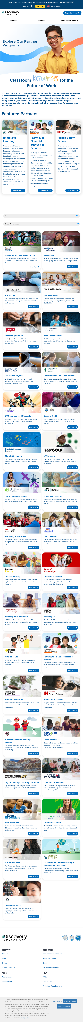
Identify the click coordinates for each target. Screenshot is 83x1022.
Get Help (26, 6)
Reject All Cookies (64, 1006)
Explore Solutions (66, 2)
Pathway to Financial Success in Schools (37, 143)
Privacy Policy (25, 1018)
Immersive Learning (9, 139)
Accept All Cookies (70, 1001)
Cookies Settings (56, 1001)
